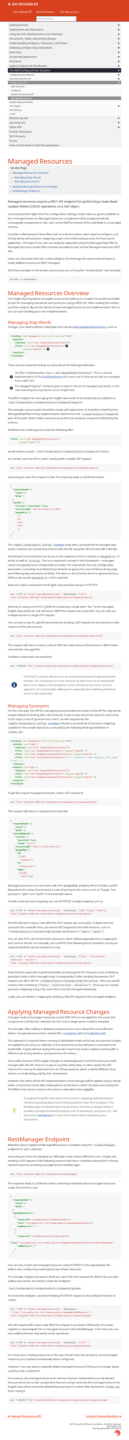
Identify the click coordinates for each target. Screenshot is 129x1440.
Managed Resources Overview (30, 173)
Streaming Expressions (23, 56)
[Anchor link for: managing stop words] (42, 177)
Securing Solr (17, 122)
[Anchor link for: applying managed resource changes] (59, 186)
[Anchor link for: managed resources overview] (50, 172)
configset (58, 545)
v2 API (12, 113)
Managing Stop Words (27, 177)
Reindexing (45, 1115)
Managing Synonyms (26, 181)
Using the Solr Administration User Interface (35, 34)
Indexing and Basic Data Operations (30, 47)
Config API (16, 90)
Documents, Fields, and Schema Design (32, 38)
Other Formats (45, 12)
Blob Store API (17, 86)
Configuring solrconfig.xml (21, 74)
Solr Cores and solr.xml (20, 78)
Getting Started (18, 25)
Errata (13, 140)
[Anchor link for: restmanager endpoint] (41, 191)
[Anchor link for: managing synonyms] (40, 181)
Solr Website (20, 12)
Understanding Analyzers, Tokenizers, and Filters (38, 43)
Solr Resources (69, 12)
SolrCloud (15, 61)
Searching (15, 52)
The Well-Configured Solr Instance (29, 70)
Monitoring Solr (18, 118)
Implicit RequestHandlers (21, 102)
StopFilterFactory (52, 376)
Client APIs (15, 127)
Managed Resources (21, 98)
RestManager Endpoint (26, 191)
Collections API (97, 1033)
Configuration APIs (18, 82)
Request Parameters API (22, 94)
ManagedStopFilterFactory (90, 327)
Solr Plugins (14, 106)
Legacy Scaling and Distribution (28, 66)
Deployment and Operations (26, 29)
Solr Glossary (17, 136)
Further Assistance (20, 131)
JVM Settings (15, 110)
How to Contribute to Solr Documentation (34, 145)
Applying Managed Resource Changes (35, 186)
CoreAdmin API (72, 1033)
